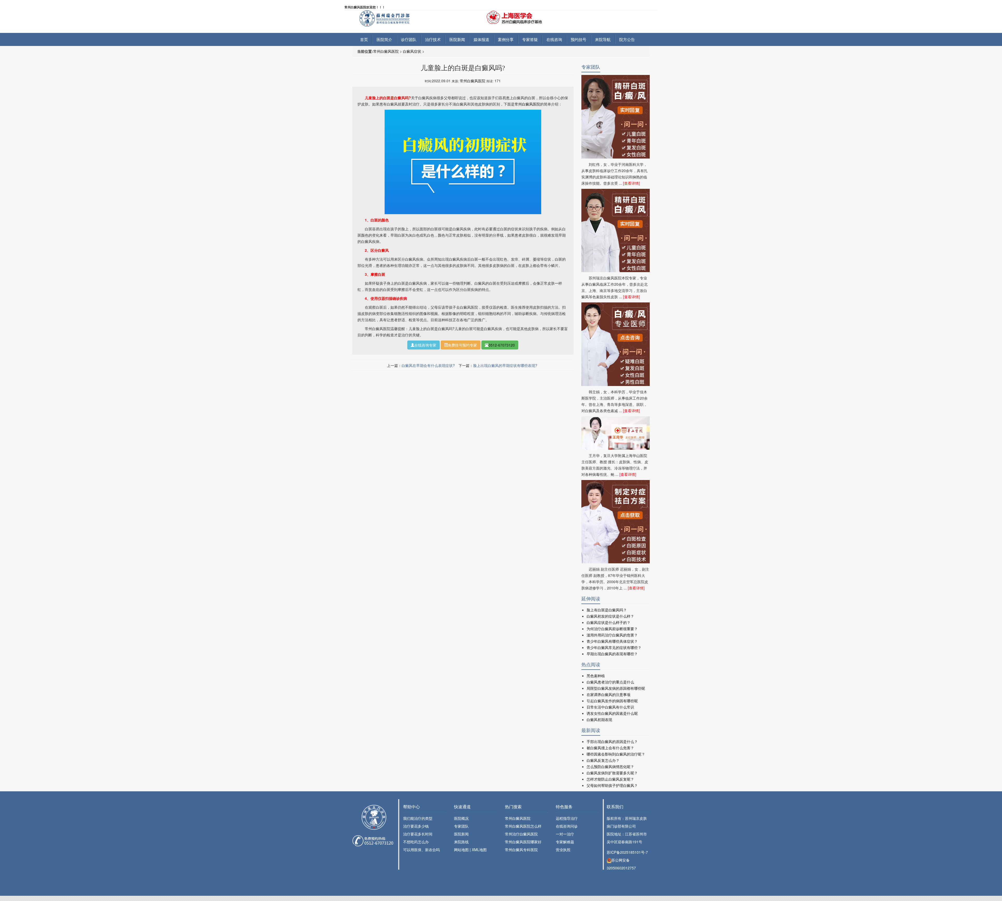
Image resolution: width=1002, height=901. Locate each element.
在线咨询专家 (425, 345)
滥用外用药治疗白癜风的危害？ (612, 634)
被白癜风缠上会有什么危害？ (610, 747)
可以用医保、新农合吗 (421, 849)
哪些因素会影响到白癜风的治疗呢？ (616, 754)
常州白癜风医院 (386, 51)
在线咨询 (554, 39)
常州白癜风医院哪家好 (523, 841)
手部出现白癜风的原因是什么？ (612, 741)
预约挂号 (578, 39)
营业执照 (563, 849)
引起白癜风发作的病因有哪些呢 (612, 700)
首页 (364, 39)
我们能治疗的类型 (417, 818)
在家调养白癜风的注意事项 (608, 694)
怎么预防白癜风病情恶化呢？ (610, 766)
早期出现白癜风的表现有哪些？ (612, 653)
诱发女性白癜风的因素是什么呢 (612, 713)
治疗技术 (433, 39)
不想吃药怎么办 (416, 841)
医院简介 (384, 39)
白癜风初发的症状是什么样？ (610, 616)
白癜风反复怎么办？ (603, 760)
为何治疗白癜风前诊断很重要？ (612, 628)
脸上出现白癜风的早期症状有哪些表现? (505, 365)
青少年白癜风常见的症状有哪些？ (614, 647)
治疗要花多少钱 (416, 826)
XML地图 (479, 849)
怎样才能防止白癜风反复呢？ (610, 779)
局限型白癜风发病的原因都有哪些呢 (616, 688)
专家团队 (461, 826)
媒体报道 (481, 39)
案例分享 (506, 39)
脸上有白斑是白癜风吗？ (607, 609)
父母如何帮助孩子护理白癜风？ (612, 785)
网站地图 (461, 849)
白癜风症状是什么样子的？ (608, 622)
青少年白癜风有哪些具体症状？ (612, 641)
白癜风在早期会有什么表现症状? (428, 365)
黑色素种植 (596, 675)
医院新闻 (457, 39)
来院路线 (461, 841)
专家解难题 (565, 841)
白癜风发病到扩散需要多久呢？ (612, 772)
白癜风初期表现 (599, 719)
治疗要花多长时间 (417, 833)
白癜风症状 (412, 51)
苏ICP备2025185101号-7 (627, 852)
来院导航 (603, 39)
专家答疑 (530, 39)
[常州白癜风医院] (393, 17)
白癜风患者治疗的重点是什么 (610, 681)
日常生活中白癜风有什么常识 (610, 707)
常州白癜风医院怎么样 (523, 826)
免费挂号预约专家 (462, 345)
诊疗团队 (408, 39)
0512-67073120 (501, 345)
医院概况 (461, 818)
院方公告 (627, 39)
